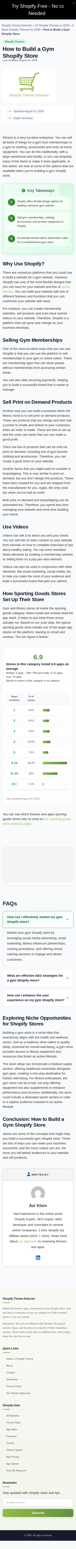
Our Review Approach (18, 1393)
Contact (10, 1372)
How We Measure (16, 1470)
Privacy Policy (14, 1386)
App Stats (11, 1429)
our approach (28, 1241)
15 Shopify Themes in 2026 (52, 25)
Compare (11, 1436)
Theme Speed (14, 1450)
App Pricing (12, 1456)
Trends (10, 1443)
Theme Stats (13, 1422)
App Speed (12, 1463)
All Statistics (12, 1415)
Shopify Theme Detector (16, 25)
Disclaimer (12, 1379)
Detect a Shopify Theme (19, 1358)
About (9, 1365)
